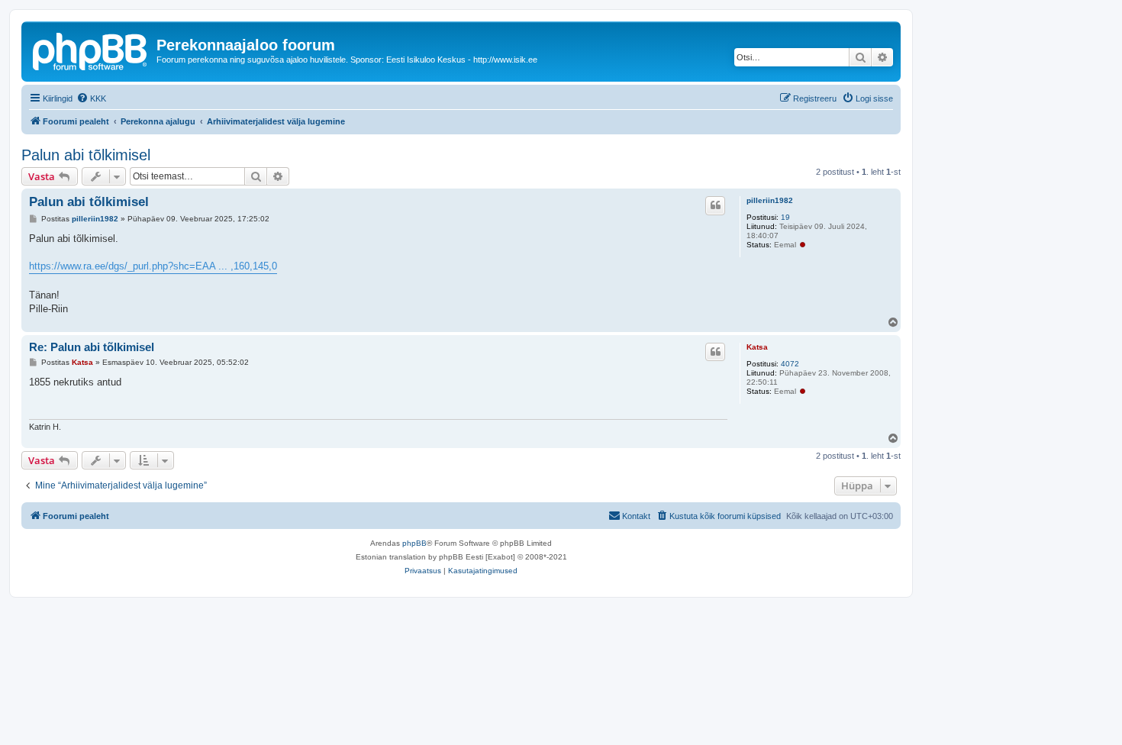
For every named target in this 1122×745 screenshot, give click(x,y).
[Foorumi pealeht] (90, 49)
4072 (790, 364)
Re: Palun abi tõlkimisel (91, 346)
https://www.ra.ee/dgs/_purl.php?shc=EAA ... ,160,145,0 (153, 266)
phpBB (414, 543)
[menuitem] (91, 98)
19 (785, 217)
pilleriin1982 (769, 200)
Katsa (757, 347)
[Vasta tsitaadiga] (715, 205)
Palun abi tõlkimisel (85, 155)
